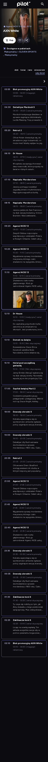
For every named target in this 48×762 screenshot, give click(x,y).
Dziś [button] (16, 70)
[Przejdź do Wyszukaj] (42, 4)
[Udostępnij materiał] (27, 40)
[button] (44, 81)
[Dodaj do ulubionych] (20, 40)
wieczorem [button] (39, 70)
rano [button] (30, 70)
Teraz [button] (23, 70)
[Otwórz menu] (5, 4)
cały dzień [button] (40, 73)
